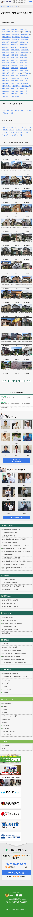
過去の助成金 (5, 725)
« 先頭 (4, 380)
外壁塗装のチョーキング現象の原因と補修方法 (14, 653)
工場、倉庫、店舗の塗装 (8, 731)
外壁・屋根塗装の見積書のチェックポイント (13, 582)
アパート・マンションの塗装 (9, 716)
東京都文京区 (14, 60)
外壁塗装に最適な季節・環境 (9, 532)
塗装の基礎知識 (8, 525)
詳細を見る (7, 159)
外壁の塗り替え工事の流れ (9, 536)
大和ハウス (6, 113)
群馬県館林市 (5, 47)
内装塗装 (4, 712)
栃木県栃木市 (16, 34)
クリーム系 (20, 127)
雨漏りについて (8, 596)
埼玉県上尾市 (23, 65)
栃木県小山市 (23, 93)
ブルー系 (26, 132)
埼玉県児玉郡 (5, 88)
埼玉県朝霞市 (5, 83)
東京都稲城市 (23, 60)
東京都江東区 (5, 57)
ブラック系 (19, 132)
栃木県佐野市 (14, 93)
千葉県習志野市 (15, 96)
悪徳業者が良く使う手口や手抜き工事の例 (13, 586)
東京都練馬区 (16, 37)
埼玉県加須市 (26, 73)
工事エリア (5, 686)
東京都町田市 (14, 62)
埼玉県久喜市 (14, 75)
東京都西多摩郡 (6, 31)
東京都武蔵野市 (6, 37)
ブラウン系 (11, 132)
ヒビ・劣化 (5, 644)
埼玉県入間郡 (14, 91)
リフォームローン (6, 734)
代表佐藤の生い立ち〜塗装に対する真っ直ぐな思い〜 (15, 676)
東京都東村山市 (25, 34)
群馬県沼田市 (14, 47)
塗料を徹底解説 (6, 633)
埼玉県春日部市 (15, 78)
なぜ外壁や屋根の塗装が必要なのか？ (11, 529)
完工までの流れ (6, 719)
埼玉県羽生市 (5, 75)
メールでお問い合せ (17, 873)
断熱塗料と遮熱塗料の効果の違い (10, 629)
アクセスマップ (6, 680)
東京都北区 (23, 55)
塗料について (7, 613)
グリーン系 (28, 127)
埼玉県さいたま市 (16, 73)
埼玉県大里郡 (14, 88)
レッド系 (19, 135)
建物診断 (4, 722)
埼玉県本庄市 (5, 73)
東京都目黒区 (14, 57)
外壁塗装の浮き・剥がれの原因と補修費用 (13, 659)
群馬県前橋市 (25, 39)
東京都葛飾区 (5, 52)
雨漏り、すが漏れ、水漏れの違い (10, 606)
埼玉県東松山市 (24, 70)
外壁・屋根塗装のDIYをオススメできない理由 (14, 548)
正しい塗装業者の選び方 (8, 579)
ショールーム (5, 728)
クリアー (5, 130)
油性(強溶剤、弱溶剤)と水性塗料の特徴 (12, 623)
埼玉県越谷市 (5, 78)
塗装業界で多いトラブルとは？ (10, 589)
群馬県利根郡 (25, 50)
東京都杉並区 (25, 37)
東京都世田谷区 (25, 52)
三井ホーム (21, 110)
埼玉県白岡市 (25, 83)
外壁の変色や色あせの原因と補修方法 (11, 650)
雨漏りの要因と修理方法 (8, 603)
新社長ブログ (5, 745)
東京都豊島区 (5, 60)
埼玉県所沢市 (23, 81)
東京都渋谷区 (23, 29)
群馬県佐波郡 (5, 50)
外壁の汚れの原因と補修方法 (9, 647)
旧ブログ (4, 749)
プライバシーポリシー (8, 689)
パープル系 (26, 130)
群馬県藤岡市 (23, 44)
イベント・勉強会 (6, 703)
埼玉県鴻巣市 (14, 68)
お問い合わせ (16, 460)
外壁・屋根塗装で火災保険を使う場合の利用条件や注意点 (17, 561)
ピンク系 (4, 132)
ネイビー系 (19, 130)
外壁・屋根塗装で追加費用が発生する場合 (13, 564)
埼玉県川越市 (14, 81)
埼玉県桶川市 (14, 70)
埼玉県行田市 (23, 68)
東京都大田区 (5, 29)
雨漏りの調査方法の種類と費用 (10, 600)
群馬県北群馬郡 (15, 50)
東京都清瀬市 (14, 29)
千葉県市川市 (5, 96)
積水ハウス (14, 113)
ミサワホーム (5, 110)
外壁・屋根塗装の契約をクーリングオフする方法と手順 (16, 551)
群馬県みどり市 (24, 42)
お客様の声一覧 (17, 517)
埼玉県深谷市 (5, 68)
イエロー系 (5, 127)
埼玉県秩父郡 (5, 91)
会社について (7, 669)
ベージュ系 (5, 135)
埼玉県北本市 (5, 70)
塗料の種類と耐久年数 (8, 617)
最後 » (29, 380)
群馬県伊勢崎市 (6, 39)
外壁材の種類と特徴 (7, 554)
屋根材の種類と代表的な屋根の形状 (11, 558)
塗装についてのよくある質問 (9, 542)
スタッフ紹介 (5, 683)
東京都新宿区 (23, 62)
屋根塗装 (4, 709)
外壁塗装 (4, 706)
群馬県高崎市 (14, 42)
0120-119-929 (18, 864)
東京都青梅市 (26, 31)
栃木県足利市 (5, 93)
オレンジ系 (12, 127)
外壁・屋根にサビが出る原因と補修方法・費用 (14, 662)
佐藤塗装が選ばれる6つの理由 (10, 673)
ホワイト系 (12, 135)
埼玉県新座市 (23, 75)
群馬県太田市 (5, 42)
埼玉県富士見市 (15, 83)
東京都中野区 (5, 65)
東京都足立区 (5, 55)
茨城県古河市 (23, 91)
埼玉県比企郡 (23, 88)
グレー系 (11, 130)
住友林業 (28, 110)
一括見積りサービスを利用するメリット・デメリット (15, 545)
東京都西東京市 (6, 34)
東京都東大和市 (16, 31)
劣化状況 (6, 640)
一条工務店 (14, 110)
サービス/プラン (8, 699)
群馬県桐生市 (16, 39)
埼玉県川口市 (5, 81)
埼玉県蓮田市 (16, 86)
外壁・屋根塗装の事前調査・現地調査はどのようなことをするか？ (17, 568)
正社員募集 (5, 692)
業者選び (6, 575)
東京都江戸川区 (15, 52)
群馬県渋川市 (5, 44)
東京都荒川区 (5, 62)
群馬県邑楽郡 (23, 47)
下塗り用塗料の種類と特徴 (9, 626)
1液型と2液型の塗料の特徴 (9, 620)
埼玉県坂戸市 (25, 78)
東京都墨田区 (23, 57)
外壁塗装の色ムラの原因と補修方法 (11, 656)
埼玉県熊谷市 (14, 65)
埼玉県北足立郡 (25, 86)
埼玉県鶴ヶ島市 (6, 86)
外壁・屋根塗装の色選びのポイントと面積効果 (14, 539)
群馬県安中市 (14, 44)
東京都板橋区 (14, 55)
